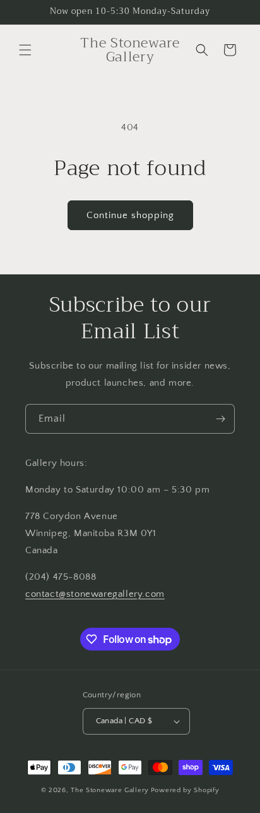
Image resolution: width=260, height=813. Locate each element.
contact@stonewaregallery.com (95, 594)
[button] (25, 50)
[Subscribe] (220, 419)
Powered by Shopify (185, 790)
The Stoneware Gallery (110, 790)
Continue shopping (130, 215)
